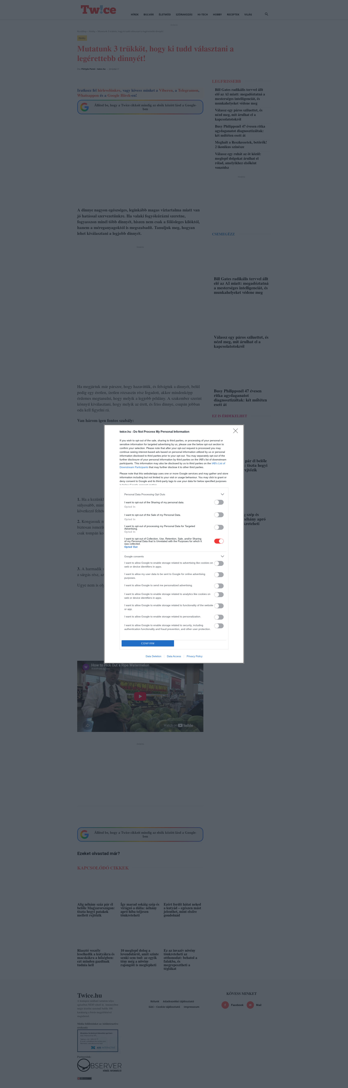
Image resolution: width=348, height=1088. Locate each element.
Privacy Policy (194, 656)
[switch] (219, 502)
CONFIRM (148, 643)
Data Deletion (153, 656)
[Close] (236, 431)
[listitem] (174, 494)
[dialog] (174, 544)
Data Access (174, 656)
